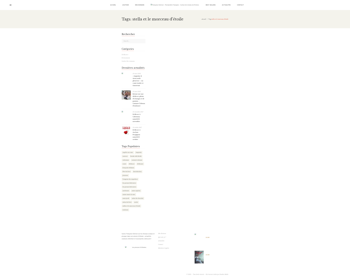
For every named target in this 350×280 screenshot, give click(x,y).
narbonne (126, 190)
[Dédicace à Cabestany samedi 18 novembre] (126, 111)
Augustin (139, 152)
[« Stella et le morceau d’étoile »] (164, 42)
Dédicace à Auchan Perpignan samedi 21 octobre (136, 134)
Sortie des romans (128, 61)
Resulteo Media (224, 274)
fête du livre (127, 171)
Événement (126, 58)
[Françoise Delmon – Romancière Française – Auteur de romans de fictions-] (175, 5)
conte (124, 164)
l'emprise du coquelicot (130, 179)
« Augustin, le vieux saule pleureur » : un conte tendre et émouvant (138, 80)
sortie (136, 202)
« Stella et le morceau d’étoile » (200, 38)
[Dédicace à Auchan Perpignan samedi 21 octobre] (126, 130)
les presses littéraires (129, 183)
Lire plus (186, 49)
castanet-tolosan (137, 160)
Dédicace (125, 54)
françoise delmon (128, 167)
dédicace (131, 164)
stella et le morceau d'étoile (131, 206)
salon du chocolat (137, 198)
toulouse (125, 210)
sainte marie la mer (129, 194)
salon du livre (127, 202)
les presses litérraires (129, 187)
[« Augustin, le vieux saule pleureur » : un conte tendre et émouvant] (126, 73)
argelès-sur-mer (128, 152)
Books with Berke (136, 156)
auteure (125, 156)
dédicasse (140, 164)
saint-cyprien (136, 190)
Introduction (137, 171)
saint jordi (126, 198)
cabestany (126, 160)
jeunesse (125, 175)
